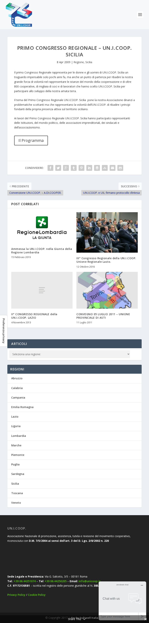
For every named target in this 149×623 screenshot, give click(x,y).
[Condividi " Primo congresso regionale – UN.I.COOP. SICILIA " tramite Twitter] (58, 168)
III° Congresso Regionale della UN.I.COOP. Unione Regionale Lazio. (106, 260)
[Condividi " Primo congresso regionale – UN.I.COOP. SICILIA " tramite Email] (112, 168)
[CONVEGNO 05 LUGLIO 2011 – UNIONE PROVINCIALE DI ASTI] (107, 290)
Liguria (16, 426)
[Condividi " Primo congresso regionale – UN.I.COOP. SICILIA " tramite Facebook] (50, 168)
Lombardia (18, 436)
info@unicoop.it (89, 581)
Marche (16, 445)
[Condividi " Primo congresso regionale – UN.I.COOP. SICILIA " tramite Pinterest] (81, 168)
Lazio (14, 416)
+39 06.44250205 (56, 581)
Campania (18, 397)
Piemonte (17, 455)
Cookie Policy (37, 595)
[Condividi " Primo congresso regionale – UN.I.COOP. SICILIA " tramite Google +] (66, 168)
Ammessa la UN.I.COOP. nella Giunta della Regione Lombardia (41, 250)
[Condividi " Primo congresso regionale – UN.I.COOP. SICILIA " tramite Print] (120, 168)
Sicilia (88, 62)
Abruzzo (17, 378)
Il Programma (31, 140)
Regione (79, 62)
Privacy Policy (16, 595)
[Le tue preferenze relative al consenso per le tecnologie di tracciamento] (3, 330)
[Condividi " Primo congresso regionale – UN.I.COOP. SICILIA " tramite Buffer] (97, 168)
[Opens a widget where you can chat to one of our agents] (122, 601)
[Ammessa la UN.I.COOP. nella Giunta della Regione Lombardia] (42, 227)
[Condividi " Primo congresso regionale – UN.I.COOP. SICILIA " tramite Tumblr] (74, 168)
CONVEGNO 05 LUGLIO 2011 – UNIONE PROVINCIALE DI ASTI (103, 315)
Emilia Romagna (22, 407)
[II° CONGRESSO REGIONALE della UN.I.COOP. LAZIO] (42, 290)
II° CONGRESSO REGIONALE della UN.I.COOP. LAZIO (34, 315)
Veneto (16, 502)
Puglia (15, 464)
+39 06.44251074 (25, 581)
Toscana (17, 493)
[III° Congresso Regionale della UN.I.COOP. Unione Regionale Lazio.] (107, 232)
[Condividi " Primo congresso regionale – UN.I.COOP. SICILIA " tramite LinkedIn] (89, 168)
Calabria (17, 388)
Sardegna (17, 474)
